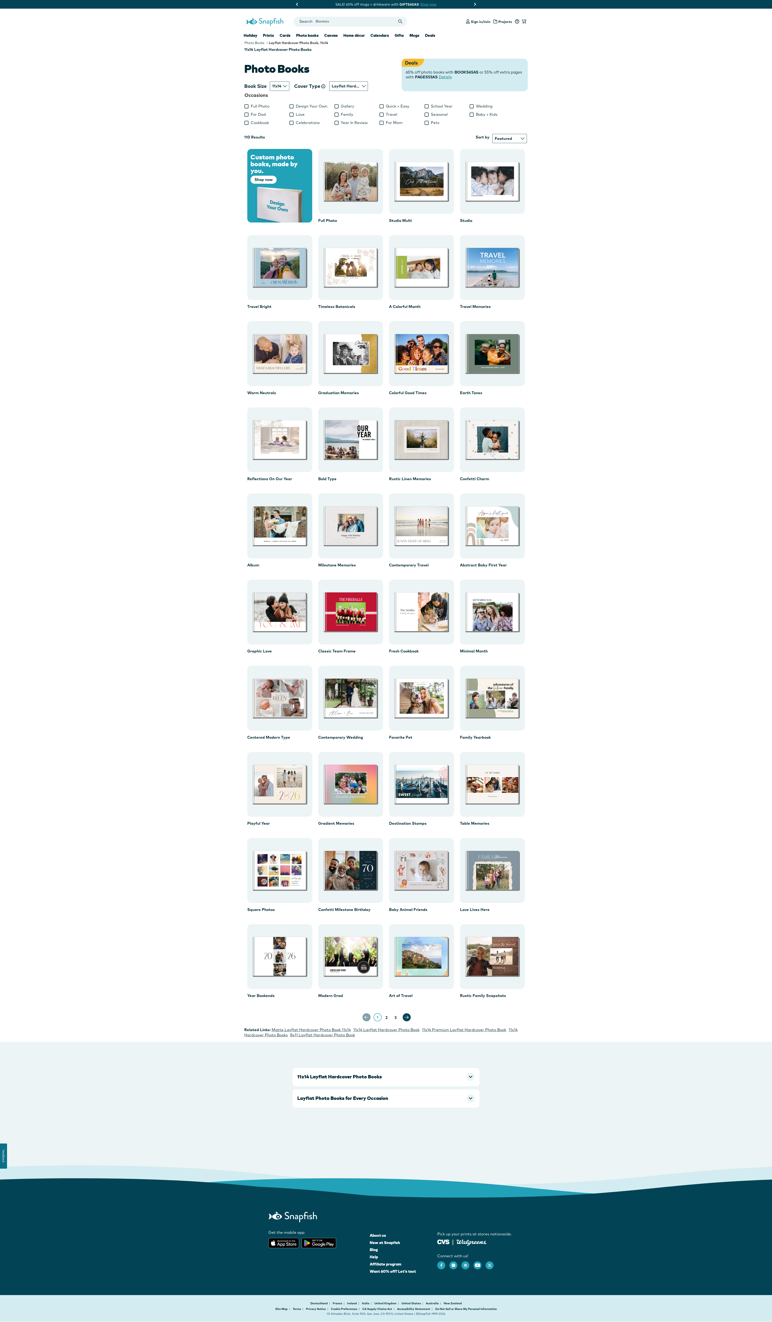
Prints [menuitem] (268, 35)
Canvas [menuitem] (331, 35)
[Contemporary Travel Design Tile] (421, 525)
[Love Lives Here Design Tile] (492, 870)
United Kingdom (385, 1303)
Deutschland (319, 1303)
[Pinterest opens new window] (467, 1263)
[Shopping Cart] (523, 22)
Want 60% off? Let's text (393, 1271)
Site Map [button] (281, 1309)
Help (374, 1256)
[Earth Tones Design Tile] (492, 353)
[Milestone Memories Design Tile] (350, 525)
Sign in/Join (480, 21)
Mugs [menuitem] (414, 35)
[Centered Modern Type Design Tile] (279, 698)
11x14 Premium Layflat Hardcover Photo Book (464, 1029)
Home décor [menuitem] (354, 35)
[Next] (407, 1017)
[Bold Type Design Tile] (350, 439)
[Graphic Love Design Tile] (279, 612)
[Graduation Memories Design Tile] (350, 353)
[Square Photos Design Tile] (279, 870)
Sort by (483, 137)
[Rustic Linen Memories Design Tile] (421, 439)
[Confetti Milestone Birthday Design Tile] (350, 870)
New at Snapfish (385, 1242)
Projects (505, 21)
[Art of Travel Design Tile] (421, 956)
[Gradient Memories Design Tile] (350, 784)
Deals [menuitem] (430, 35)
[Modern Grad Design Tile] (350, 956)
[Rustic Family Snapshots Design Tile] (492, 956)
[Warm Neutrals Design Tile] (279, 353)
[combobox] (350, 22)
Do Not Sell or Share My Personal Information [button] (466, 1309)
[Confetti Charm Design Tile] (492, 439)
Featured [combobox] (503, 138)
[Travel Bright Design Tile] (279, 267)
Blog (374, 1249)
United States (411, 1303)
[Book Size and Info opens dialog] (323, 86)
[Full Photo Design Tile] (350, 181)
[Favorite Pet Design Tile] (421, 698)
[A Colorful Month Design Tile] (421, 267)
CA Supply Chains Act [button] (377, 1309)
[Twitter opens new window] (492, 1263)
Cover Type (307, 86)
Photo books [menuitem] (307, 35)
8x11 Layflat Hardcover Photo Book (322, 1035)
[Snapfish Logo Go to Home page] (264, 21)
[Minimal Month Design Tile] (492, 612)
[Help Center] (516, 22)
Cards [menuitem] (285, 35)
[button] (386, 1077)
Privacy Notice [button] (316, 1309)
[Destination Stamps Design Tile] (421, 784)
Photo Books (254, 43)
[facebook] (443, 1263)
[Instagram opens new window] (455, 1263)
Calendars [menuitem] (380, 35)
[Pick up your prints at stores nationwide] (443, 1241)
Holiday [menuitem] (250, 35)
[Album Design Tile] (279, 525)
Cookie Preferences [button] (344, 1309)
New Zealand (453, 1303)
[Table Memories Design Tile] (492, 784)
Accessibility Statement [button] (413, 1309)
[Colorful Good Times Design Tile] (421, 353)
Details (445, 77)
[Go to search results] (400, 21)
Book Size (255, 86)
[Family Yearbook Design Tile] (492, 698)
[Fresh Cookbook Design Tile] (421, 612)
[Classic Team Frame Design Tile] (350, 612)
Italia (366, 1303)
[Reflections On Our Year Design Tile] (279, 439)
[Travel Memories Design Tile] (492, 267)
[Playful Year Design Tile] (279, 784)
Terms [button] (297, 1309)
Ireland (352, 1303)
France (338, 1303)
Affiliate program (385, 1264)
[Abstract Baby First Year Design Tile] (492, 525)
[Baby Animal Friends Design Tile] (421, 870)
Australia (432, 1303)
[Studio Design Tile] (492, 181)
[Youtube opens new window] (479, 1263)
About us (378, 1235)
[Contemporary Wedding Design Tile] (350, 698)
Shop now (421, 4)
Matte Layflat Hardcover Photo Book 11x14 (311, 1029)
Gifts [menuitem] (399, 35)
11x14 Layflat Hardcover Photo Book (386, 1029)
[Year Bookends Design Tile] (279, 956)
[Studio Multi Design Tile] (421, 181)
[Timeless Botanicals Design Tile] (350, 267)
